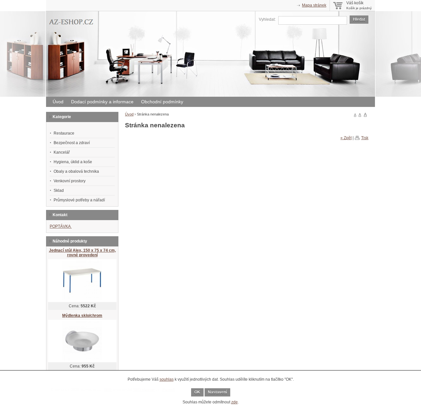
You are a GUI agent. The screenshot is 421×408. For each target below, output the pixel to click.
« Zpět (346, 138)
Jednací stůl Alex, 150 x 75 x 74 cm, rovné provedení (82, 253)
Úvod (58, 101)
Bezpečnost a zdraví (72, 142)
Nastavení (217, 392)
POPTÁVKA (61, 226)
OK (197, 392)
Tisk (364, 138)
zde (234, 402)
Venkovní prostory (70, 181)
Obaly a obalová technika (76, 171)
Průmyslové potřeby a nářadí (79, 200)
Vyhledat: (267, 19)
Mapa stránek (314, 5)
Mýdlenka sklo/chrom (82, 315)
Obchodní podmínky (162, 101)
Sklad (59, 190)
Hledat (359, 19)
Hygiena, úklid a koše (73, 162)
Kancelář (62, 152)
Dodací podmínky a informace (102, 101)
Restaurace (64, 133)
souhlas (167, 379)
